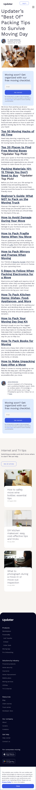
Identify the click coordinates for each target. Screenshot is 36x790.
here (10, 394)
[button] (33, 7)
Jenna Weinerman (15, 39)
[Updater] (8, 4)
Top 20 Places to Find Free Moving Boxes (16, 149)
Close (18, 786)
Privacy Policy (10, 99)
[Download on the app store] (11, 754)
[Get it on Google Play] (11, 761)
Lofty (11, 245)
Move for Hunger (19, 262)
